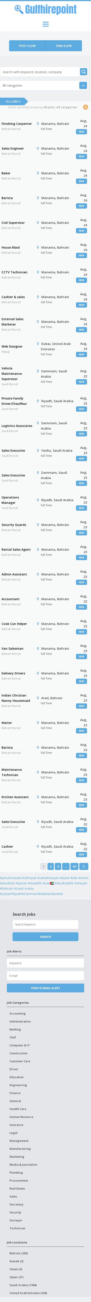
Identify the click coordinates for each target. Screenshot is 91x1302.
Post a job (27, 46)
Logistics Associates (17, 426)
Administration (20, 1021)
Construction (18, 1053)
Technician (17, 1228)
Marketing (16, 1157)
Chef (12, 1037)
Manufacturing (20, 1149)
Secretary (16, 1204)
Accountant (11, 599)
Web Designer (12, 346)
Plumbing (16, 1172)
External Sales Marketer (12, 321)
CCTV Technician (14, 272)
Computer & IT (19, 1045)
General (15, 1101)
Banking (15, 1029)
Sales (13, 1196)
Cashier (7, 846)
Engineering (18, 1085)
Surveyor (15, 1220)
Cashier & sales (13, 297)
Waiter (7, 723)
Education (16, 1077)
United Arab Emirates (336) (28, 1293)
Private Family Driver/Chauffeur (14, 401)
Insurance (16, 1125)
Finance (15, 1093)
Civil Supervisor (13, 223)
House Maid (11, 247)
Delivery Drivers (13, 673)
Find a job (64, 46)
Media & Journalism (23, 1165)
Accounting (17, 1013)
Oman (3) (15, 1269)
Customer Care (19, 1061)
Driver (13, 1069)
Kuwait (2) (16, 1261)
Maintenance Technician (12, 772)
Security (15, 1212)
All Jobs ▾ (13, 101)
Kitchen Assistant (15, 797)
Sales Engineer (13, 148)
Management (18, 1141)
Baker (6, 173)
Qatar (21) (16, 1277)
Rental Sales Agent (16, 549)
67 (74, 866)
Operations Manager (10, 500)
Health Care (17, 1109)
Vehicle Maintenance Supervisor (12, 373)
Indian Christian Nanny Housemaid (16, 698)
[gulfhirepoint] (45, 9)
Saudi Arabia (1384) (23, 1285)
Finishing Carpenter (17, 124)
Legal (13, 1133)
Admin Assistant (14, 574)
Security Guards (14, 525)
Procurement (18, 1180)
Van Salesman (12, 648)
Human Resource (21, 1117)
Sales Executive (13, 450)
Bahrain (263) (18, 1253)
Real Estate (17, 1188)
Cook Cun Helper (14, 624)
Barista (7, 198)
